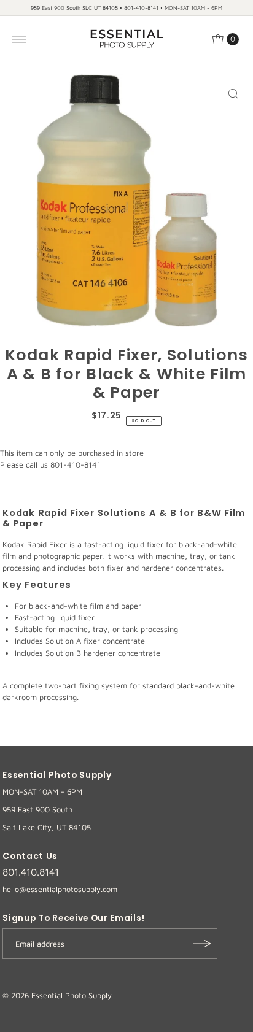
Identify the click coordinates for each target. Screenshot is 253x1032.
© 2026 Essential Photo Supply (57, 995)
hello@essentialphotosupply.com (59, 889)
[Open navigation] (19, 39)
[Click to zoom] (233, 93)
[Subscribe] (202, 943)
